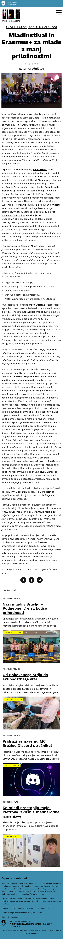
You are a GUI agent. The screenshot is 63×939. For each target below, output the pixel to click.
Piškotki (23, 930)
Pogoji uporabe (55, 930)
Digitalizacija (12, 766)
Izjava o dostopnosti (37, 930)
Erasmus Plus (12, 836)
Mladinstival (49, 117)
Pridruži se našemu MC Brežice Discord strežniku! (27, 743)
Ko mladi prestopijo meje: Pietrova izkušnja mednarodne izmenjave (31, 811)
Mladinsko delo (14, 633)
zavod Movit (40, 169)
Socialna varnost (42, 27)
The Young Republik (27, 545)
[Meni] (59, 12)
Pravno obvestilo (31, 933)
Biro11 (15, 930)
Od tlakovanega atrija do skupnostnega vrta (25, 677)
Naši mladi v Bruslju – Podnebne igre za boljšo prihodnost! (25, 608)
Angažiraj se (16, 27)
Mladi (17, 598)
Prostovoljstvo (14, 699)
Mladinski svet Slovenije (21, 208)
